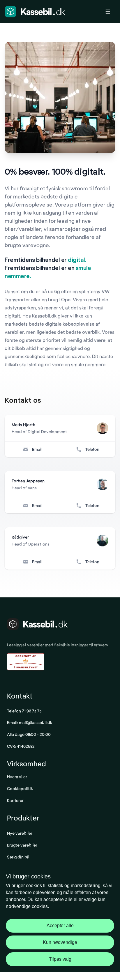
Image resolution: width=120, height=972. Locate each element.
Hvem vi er (17, 776)
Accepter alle (60, 925)
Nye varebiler (19, 833)
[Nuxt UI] (35, 11)
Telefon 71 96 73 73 (24, 710)
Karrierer (15, 800)
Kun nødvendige (60, 942)
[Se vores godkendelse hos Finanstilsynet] (25, 662)
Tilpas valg (60, 959)
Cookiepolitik (20, 788)
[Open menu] (110, 12)
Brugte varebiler (22, 844)
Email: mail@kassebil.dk (29, 722)
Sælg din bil (18, 856)
